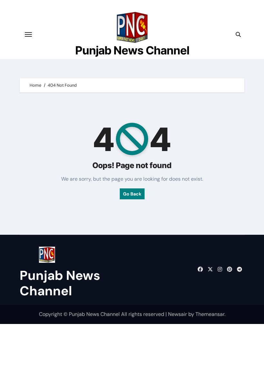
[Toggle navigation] (28, 34)
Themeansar (209, 314)
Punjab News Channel (132, 50)
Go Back (132, 194)
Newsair (177, 314)
